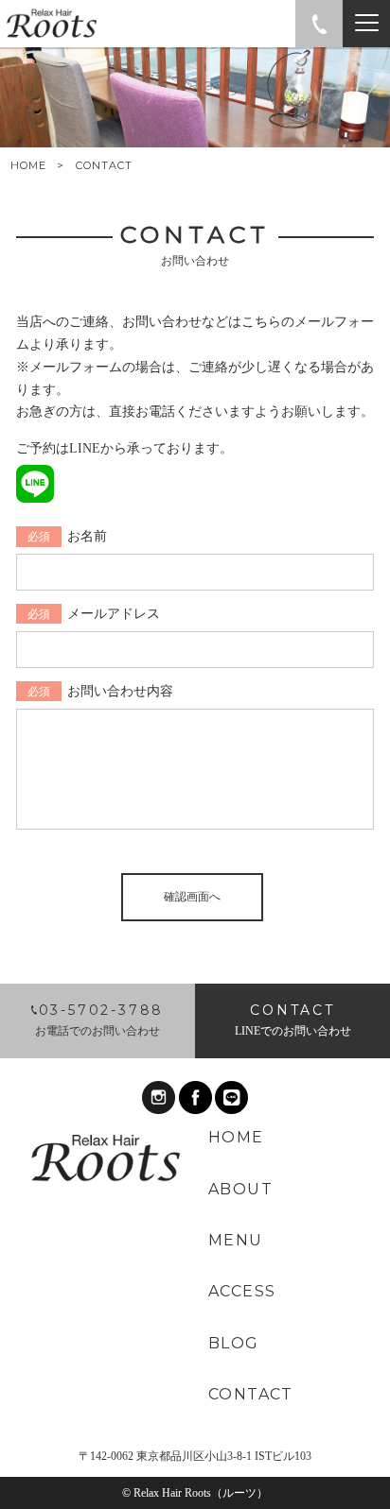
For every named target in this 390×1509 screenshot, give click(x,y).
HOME (28, 166)
